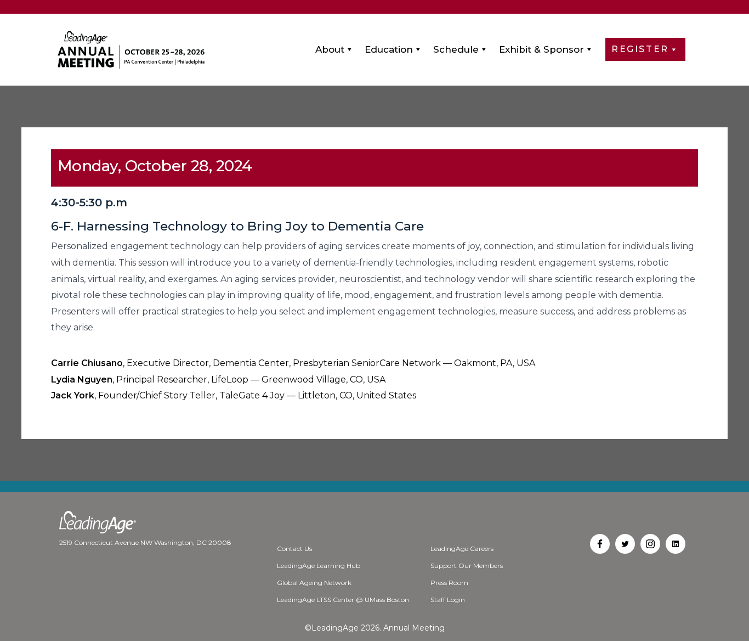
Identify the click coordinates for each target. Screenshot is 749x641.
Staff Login (447, 599)
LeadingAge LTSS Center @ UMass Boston (343, 599)
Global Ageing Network (314, 582)
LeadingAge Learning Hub (318, 565)
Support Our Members (466, 565)
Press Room (449, 582)
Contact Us (294, 548)
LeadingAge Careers (461, 548)
